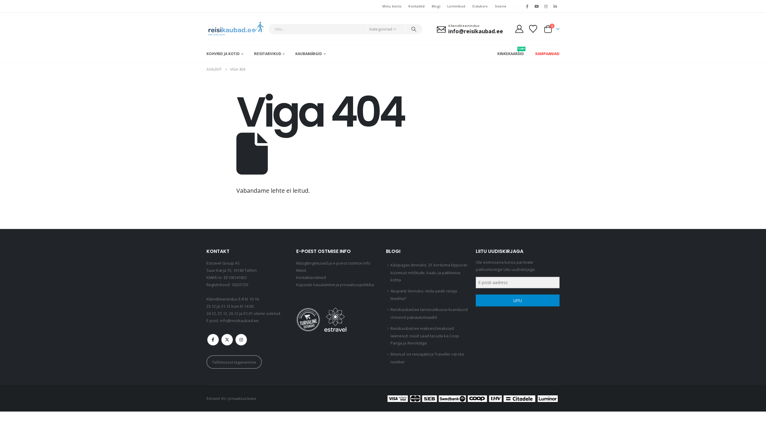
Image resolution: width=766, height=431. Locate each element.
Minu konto (392, 6)
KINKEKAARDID (510, 51)
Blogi (436, 6)
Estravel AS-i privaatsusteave (231, 398)
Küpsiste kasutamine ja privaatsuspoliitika (335, 284)
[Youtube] (536, 6)
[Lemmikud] (533, 29)
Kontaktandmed (311, 277)
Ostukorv (480, 6)
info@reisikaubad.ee (239, 320)
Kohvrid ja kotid (223, 53)
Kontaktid (416, 6)
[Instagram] (546, 6)
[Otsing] (413, 29)
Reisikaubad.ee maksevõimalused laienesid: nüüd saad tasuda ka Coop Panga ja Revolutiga (424, 336)
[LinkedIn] (555, 6)
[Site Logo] (235, 29)
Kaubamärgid (308, 53)
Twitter (227, 340)
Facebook (213, 340)
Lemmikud (456, 6)
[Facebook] (527, 6)
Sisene (501, 6)
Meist (301, 270)
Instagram (241, 340)
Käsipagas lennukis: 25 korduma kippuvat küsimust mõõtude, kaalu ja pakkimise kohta (428, 272)
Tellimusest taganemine (234, 362)
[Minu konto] (519, 29)
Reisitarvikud (267, 53)
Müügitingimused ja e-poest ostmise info (333, 263)
